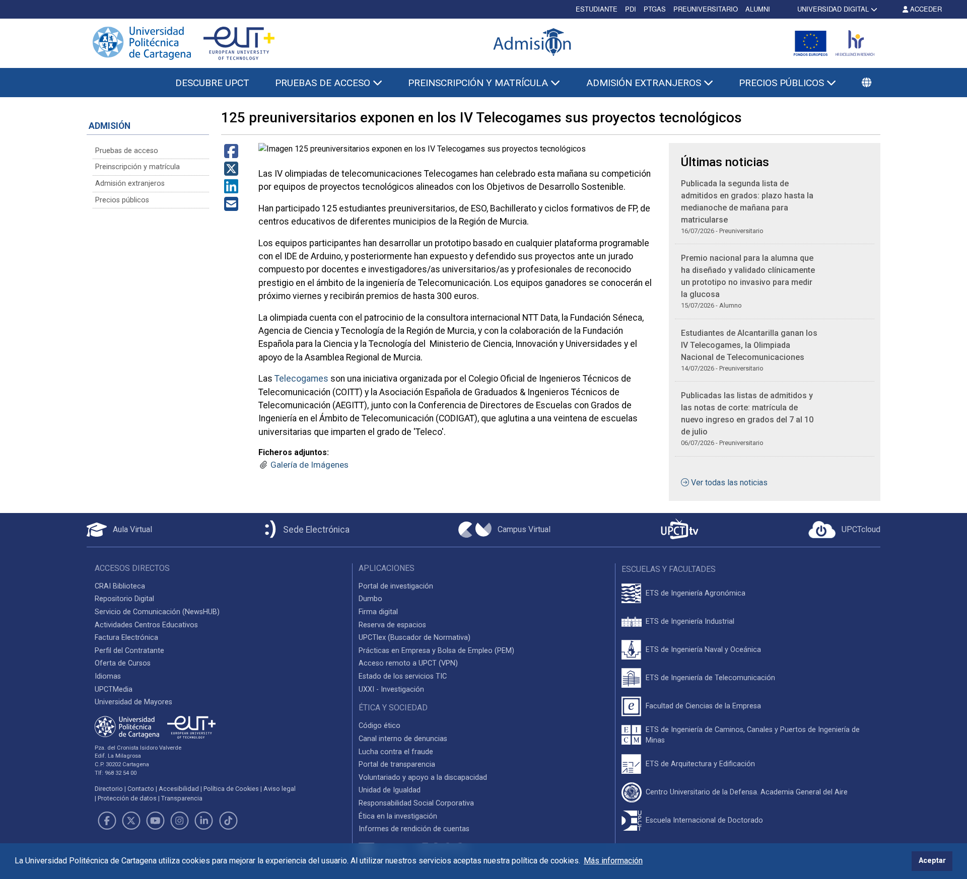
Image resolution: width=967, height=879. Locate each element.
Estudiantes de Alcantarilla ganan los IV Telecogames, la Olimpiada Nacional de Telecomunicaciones (749, 345)
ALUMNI (757, 9)
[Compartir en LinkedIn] (231, 189)
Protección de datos (127, 798)
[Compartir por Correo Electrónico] (231, 207)
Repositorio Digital (124, 599)
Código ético (379, 725)
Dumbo (370, 599)
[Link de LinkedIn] (204, 821)
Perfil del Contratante (129, 650)
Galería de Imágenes (309, 465)
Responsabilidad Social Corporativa (416, 803)
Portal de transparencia (397, 764)
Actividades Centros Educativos (146, 625)
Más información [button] (613, 860)
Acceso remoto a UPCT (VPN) (408, 663)
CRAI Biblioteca (120, 586)
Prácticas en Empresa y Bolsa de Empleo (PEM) (436, 650)
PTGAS (655, 9)
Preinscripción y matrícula (137, 167)
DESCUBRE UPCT (212, 83)
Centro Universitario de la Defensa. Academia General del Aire (747, 792)
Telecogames (301, 379)
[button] (866, 83)
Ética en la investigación (398, 816)
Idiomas (108, 676)
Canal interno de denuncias (403, 739)
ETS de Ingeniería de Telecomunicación (710, 678)
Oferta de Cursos (123, 663)
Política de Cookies (231, 788)
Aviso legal (279, 788)
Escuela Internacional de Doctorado (704, 820)
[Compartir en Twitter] (231, 172)
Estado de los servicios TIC (403, 676)
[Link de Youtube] (155, 821)
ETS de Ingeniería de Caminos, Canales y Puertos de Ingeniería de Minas (753, 735)
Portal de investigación (396, 586)
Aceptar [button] (932, 860)
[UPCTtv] (679, 530)
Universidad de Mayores (133, 702)
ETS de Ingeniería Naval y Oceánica (703, 649)
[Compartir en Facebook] (231, 154)
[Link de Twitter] (131, 821)
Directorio (109, 788)
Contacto (140, 788)
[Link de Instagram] (180, 821)
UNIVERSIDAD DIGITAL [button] (833, 9)
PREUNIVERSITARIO (705, 9)
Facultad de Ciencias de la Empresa (703, 706)
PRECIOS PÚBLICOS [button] (782, 83)
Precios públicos (122, 200)
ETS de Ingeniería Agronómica (695, 593)
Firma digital (378, 612)
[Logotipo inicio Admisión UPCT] (534, 43)
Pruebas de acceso (126, 150)
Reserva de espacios (392, 625)
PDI (630, 9)
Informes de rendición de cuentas (414, 829)
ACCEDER (925, 9)
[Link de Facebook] (107, 821)
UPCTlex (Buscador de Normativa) (414, 637)
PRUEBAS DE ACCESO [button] (324, 83)
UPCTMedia (113, 689)
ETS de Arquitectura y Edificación (700, 764)
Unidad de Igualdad (390, 790)
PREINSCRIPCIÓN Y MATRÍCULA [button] (479, 83)
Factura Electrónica (126, 637)
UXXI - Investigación (391, 689)
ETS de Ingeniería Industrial (690, 621)
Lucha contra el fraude (396, 752)
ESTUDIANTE (596, 9)
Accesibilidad (179, 788)
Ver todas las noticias (729, 482)
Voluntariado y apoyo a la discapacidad (423, 777)
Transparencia (181, 798)
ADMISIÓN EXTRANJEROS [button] (645, 83)
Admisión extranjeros (130, 183)
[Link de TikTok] (228, 821)
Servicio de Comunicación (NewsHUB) (157, 612)
